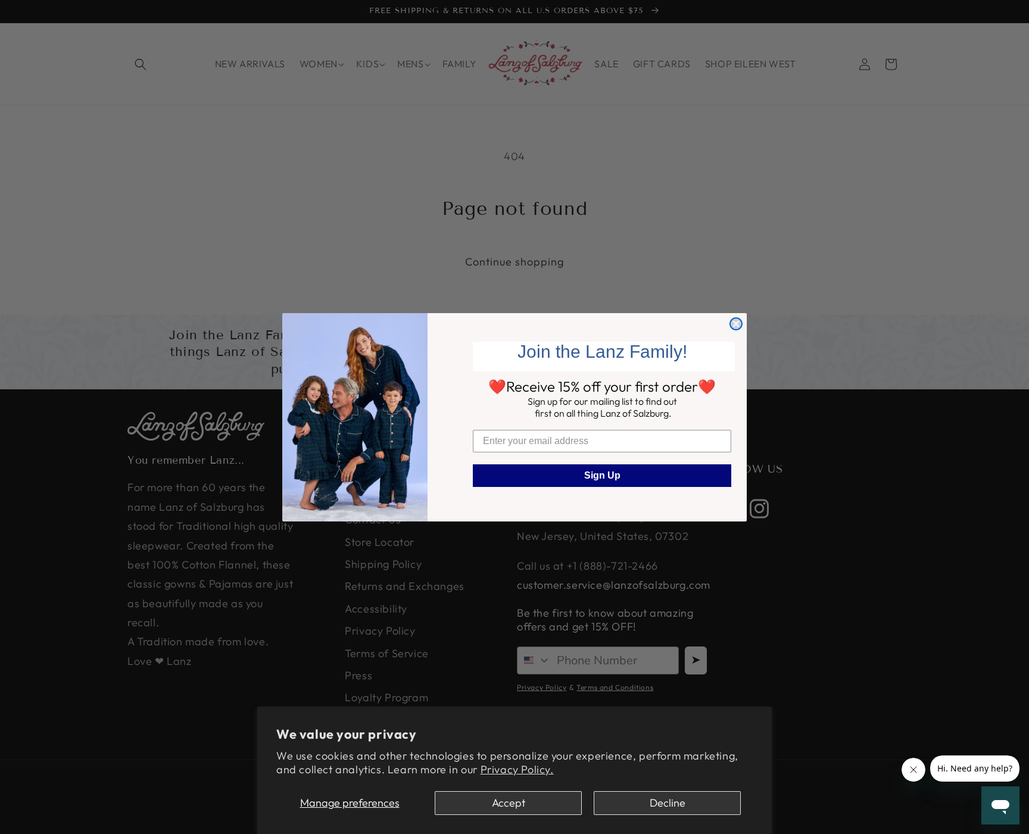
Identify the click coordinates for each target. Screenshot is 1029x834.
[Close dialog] (736, 324)
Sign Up (602, 475)
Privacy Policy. (517, 769)
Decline (667, 803)
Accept (508, 803)
